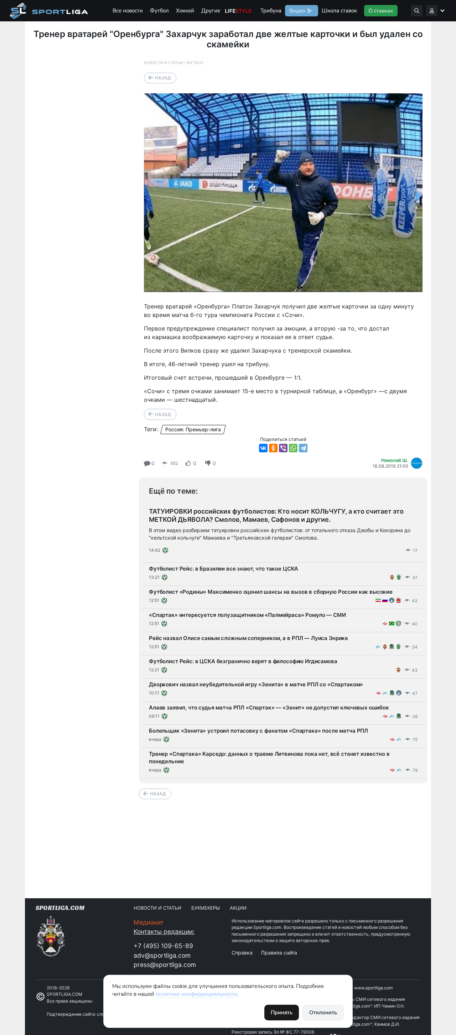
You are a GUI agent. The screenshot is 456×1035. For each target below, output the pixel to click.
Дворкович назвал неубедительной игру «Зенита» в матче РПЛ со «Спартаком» (256, 684)
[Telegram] (303, 448)
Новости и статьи (163, 62)
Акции (238, 908)
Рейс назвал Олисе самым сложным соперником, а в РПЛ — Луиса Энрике (248, 638)
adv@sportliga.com (162, 955)
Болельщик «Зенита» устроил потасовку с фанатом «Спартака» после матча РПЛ (258, 730)
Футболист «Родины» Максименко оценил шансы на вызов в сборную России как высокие (271, 591)
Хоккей (185, 10)
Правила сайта (279, 953)
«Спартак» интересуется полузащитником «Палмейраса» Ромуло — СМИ (247, 615)
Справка (242, 953)
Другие (210, 10)
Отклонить (323, 1012)
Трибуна (270, 10)
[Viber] (283, 448)
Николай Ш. (394, 460)
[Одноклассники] (273, 448)
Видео (296, 10)
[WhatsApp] (293, 448)
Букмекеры (205, 908)
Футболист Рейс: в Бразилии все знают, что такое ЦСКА (223, 568)
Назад (163, 77)
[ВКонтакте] (263, 448)
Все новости (128, 10)
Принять (281, 1012)
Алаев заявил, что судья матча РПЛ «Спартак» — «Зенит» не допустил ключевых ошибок (269, 707)
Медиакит (149, 922)
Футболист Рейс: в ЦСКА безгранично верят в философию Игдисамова (243, 661)
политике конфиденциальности (196, 994)
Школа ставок (339, 10)
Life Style (238, 10)
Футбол (159, 10)
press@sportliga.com (165, 964)
